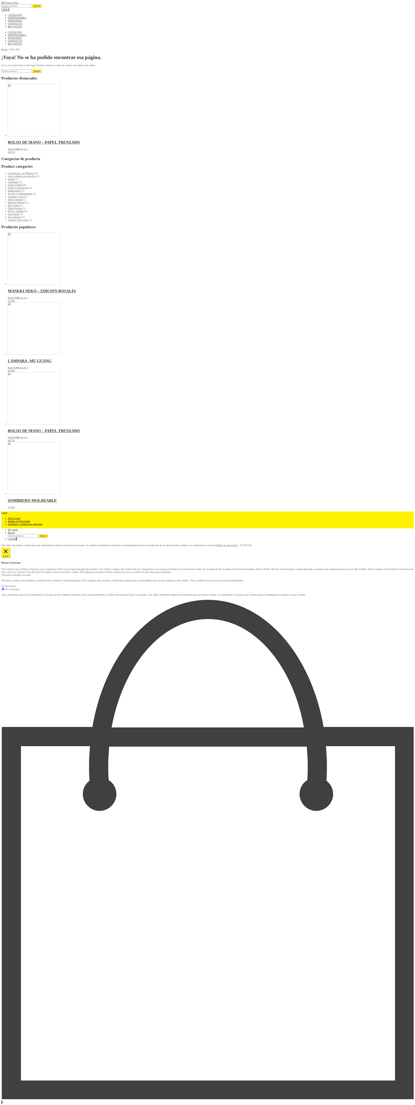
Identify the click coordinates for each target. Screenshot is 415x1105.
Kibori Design (15, 199)
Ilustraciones (14, 190)
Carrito (12, 539)
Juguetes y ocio (16, 196)
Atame (11, 179)
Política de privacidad (226, 545)
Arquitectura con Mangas (21, 173)
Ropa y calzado (16, 211)
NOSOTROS (15, 20)
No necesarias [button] (8, 586)
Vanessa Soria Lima (18, 220)
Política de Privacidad (19, 521)
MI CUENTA (15, 26)
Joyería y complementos (20, 193)
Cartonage (13, 182)
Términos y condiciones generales (25, 524)
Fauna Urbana (15, 185)
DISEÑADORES (17, 18)
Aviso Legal (14, 518)
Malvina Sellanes (16, 202)
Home (4, 49)
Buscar (11, 532)
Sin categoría (14, 217)
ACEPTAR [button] (245, 545)
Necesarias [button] (7, 575)
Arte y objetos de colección (22, 176)
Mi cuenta (13, 529)
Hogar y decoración (18, 187)
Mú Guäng (13, 205)
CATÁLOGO (15, 15)
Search (36, 6)
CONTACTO (15, 23)
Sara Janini (13, 214)
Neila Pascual (15, 208)
